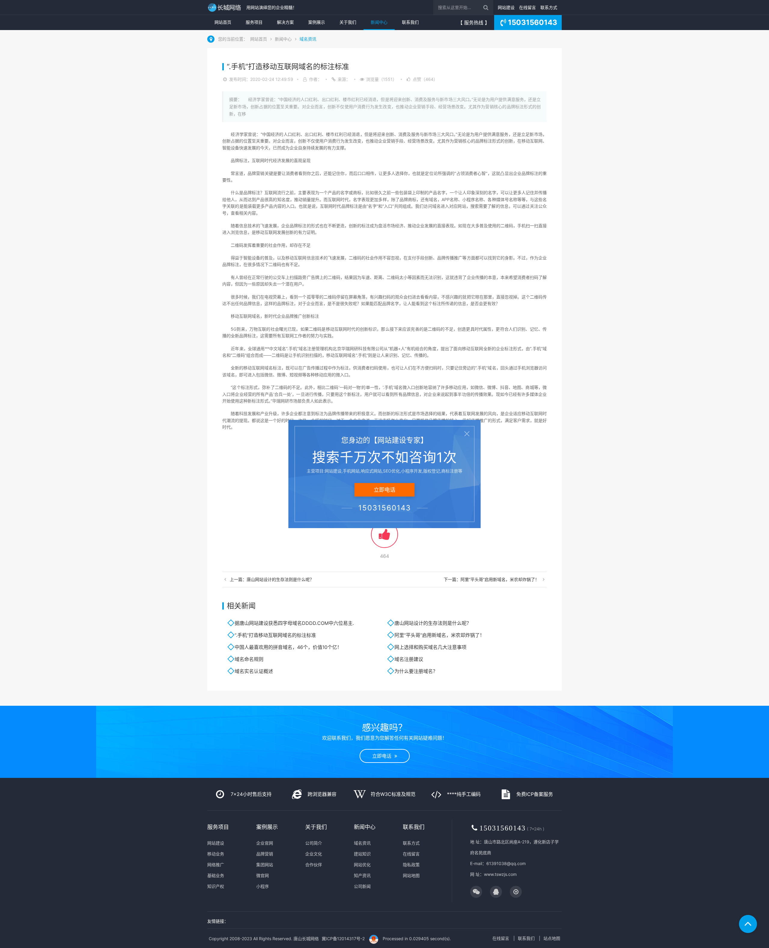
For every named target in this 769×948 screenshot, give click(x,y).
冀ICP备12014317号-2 (343, 938)
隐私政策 (411, 864)
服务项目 (254, 22)
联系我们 (410, 22)
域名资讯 (307, 38)
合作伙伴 (313, 864)
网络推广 (215, 864)
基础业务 (215, 875)
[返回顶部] (748, 924)
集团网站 (264, 864)
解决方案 (285, 22)
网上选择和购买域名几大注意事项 (430, 647)
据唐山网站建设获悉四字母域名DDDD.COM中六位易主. (294, 623)
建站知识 (362, 853)
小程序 (262, 886)
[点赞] (384, 537)
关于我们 (347, 22)
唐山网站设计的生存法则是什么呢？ (432, 623)
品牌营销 (264, 853)
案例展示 (316, 22)
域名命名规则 (249, 659)
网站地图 (411, 875)
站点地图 (551, 938)
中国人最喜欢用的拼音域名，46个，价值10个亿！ (288, 647)
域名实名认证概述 (254, 671)
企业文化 (313, 853)
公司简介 (313, 843)
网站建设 (506, 7)
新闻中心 (379, 22)
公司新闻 (362, 886)
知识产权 (215, 886)
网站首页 (222, 22)
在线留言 (527, 7)
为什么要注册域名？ (416, 671)
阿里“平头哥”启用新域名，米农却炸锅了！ (439, 635)
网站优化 (362, 864)
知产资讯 (362, 875)
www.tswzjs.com (500, 874)
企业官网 (264, 843)
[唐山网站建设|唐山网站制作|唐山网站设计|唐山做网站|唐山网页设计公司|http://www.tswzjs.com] (225, 7)
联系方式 (548, 7)
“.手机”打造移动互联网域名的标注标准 (275, 635)
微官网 (262, 875)
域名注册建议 (408, 659)
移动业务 (215, 853)
